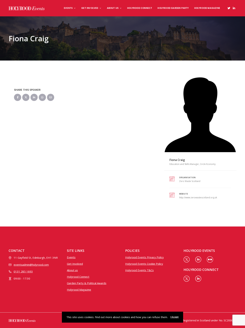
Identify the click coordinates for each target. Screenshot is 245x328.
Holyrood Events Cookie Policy (144, 263)
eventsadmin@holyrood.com (31, 264)
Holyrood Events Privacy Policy (144, 257)
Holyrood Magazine (207, 8)
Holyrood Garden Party (173, 8)
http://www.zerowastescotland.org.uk (198, 197)
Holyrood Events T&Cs (139, 270)
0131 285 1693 (23, 271)
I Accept (174, 316)
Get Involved (89, 8)
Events (68, 8)
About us (113, 8)
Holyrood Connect (139, 8)
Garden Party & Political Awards (86, 283)
